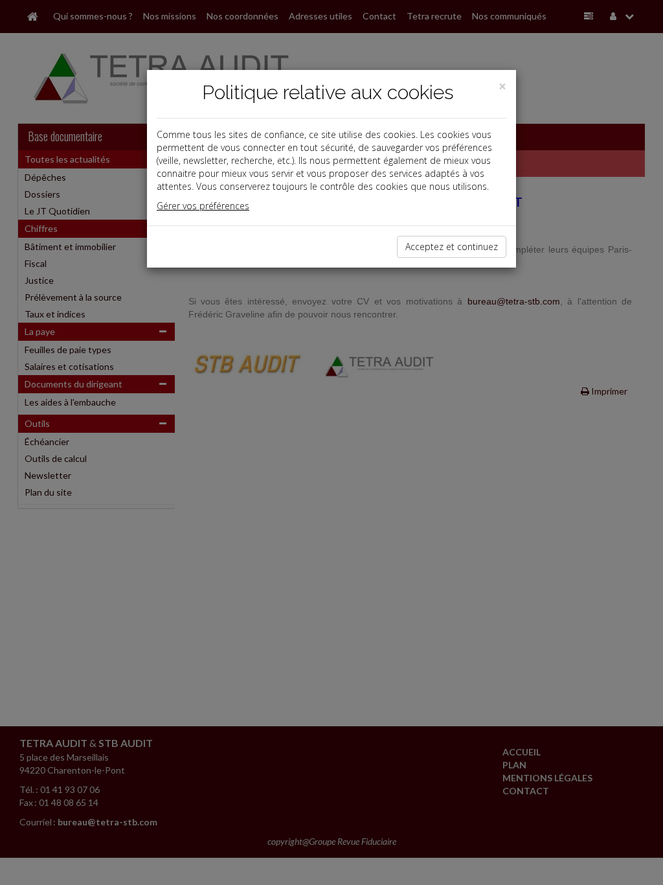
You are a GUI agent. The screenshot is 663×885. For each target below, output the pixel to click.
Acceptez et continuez (451, 246)
